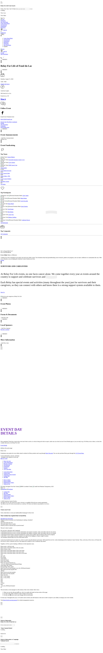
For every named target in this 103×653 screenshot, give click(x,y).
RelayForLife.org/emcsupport (10, 600)
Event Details (4, 445)
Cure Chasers (12, 162)
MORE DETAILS (5, 84)
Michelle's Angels (5, 181)
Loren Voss (11, 214)
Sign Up (3, 292)
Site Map (6, 477)
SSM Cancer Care (13, 165)
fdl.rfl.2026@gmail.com (6, 119)
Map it (3, 99)
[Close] (1, 1)
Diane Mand (11, 203)
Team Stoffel (4, 168)
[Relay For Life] (2, 19)
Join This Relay (4, 22)
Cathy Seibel (25, 195)
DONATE (3, 20)
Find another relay (5, 127)
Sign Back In (4, 518)
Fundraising (3, 26)
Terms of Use (7, 484)
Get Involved (4, 25)
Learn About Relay (5, 23)
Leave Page (10, 518)
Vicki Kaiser (10, 209)
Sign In (5, 30)
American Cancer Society (10, 474)
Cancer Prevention (8, 471)
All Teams (3, 184)
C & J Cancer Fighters (6, 178)
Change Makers (11, 157)
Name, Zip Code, (8, 9)
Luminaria (14, 122)
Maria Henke (24, 198)
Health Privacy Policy (9, 482)
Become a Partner (8, 463)
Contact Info (7, 476)
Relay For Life (7, 461)
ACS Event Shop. (79, 453)
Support (5, 468)
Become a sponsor (5, 329)
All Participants (4, 222)
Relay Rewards (49, 453)
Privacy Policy (7, 479)
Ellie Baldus (10, 212)
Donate (2, 52)
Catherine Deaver (26, 220)
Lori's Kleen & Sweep (6, 170)
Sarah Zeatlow (24, 206)
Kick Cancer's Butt (5, 173)
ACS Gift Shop (7, 469)
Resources (3, 27)
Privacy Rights (7, 481)
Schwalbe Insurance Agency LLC (17, 159)
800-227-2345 (4, 458)
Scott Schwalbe (24, 201)
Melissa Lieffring (12, 217)
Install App (3, 32)
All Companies (4, 234)
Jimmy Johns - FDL (5, 176)
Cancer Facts (7, 473)
